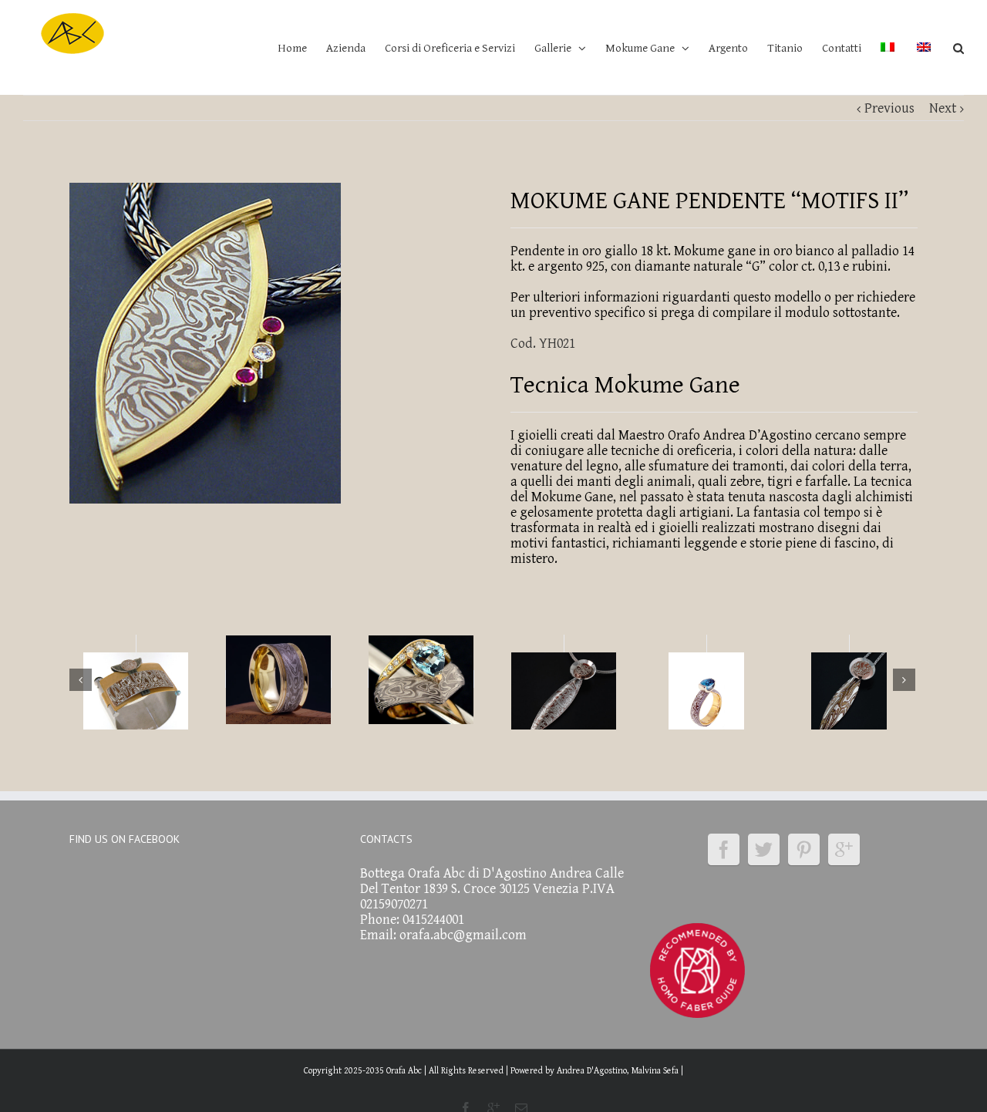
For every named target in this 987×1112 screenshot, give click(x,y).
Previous (889, 108)
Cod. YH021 (542, 343)
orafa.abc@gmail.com (463, 935)
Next (942, 108)
